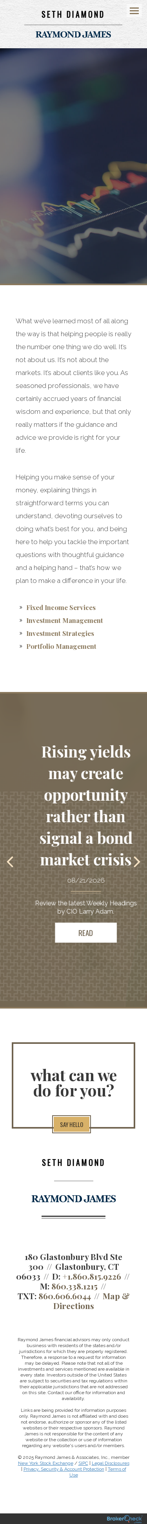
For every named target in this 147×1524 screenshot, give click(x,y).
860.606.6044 (64, 1295)
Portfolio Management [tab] (61, 646)
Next (137, 861)
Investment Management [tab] (64, 620)
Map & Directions (91, 1300)
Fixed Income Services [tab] (61, 607)
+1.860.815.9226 (91, 1276)
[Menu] (129, 10)
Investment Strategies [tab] (60, 633)
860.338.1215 (74, 1285)
